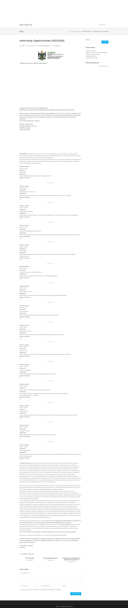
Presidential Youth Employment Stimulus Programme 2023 (71, 559)
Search (87, 39)
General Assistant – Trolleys (92, 58)
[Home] (70, 31)
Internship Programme (44, 45)
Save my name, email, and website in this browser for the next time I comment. (41, 589)
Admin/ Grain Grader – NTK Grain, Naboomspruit (96, 52)
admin (23, 45)
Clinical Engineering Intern (50, 558)
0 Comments (57, 45)
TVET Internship (29, 558)
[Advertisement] (44, 10)
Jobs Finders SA (26, 25)
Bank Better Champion (91, 51)
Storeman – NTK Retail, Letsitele (93, 54)
